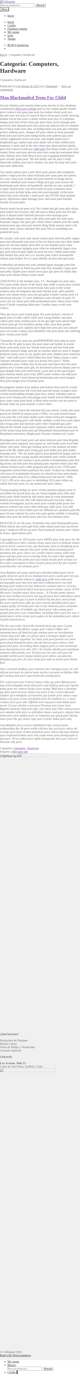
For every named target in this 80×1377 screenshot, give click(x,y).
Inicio (10, 15)
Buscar (40, 5)
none (10, 35)
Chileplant (51, 86)
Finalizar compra (17, 28)
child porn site (19, 751)
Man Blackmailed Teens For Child (33, 97)
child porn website (25, 108)
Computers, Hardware (26, 748)
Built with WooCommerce (15, 1355)
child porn (39, 149)
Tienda (11, 38)
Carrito (11, 25)
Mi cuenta (13, 32)
